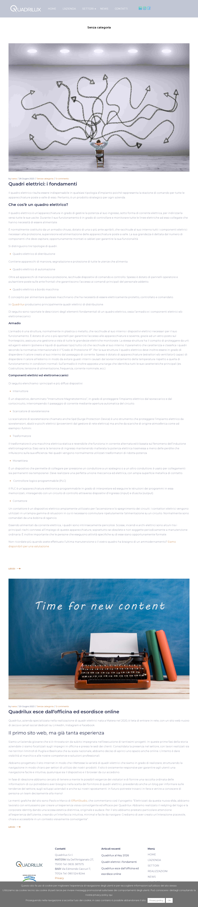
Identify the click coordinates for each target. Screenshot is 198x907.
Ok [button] (169, 900)
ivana (14, 178)
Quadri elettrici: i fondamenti (43, 184)
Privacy (59, 878)
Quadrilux (18, 304)
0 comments (62, 178)
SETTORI (153, 865)
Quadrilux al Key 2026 (115, 855)
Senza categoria (45, 178)
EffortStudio (79, 800)
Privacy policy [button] (156, 900)
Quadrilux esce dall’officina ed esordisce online (64, 712)
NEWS (152, 876)
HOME (152, 854)
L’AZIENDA (154, 860)
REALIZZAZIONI (158, 871)
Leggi (12, 569)
